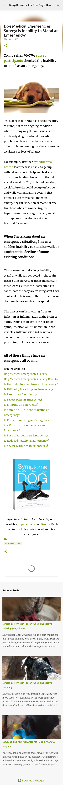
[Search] (58, 5)
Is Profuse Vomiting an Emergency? (27, 420)
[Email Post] (6, 540)
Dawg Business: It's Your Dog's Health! (32, 5)
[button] (6, 46)
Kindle (45, 524)
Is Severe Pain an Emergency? (23, 399)
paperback (28, 524)
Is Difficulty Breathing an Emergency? (28, 389)
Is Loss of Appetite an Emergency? (26, 435)
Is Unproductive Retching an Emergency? (31, 384)
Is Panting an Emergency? (20, 394)
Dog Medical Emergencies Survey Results (31, 379)
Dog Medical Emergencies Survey (25, 373)
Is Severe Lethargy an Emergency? (26, 445)
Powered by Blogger (33, 780)
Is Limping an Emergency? (21, 404)
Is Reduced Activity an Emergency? (26, 440)
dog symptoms (13, 544)
